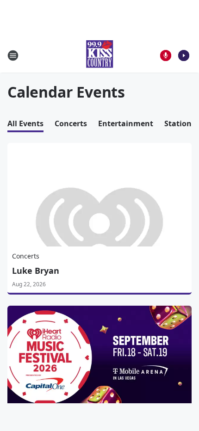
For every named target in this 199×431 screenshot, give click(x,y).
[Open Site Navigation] (13, 55)
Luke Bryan (35, 270)
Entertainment (125, 123)
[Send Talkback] (165, 55)
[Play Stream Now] (183, 55)
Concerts (71, 123)
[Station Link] (99, 55)
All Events (25, 123)
